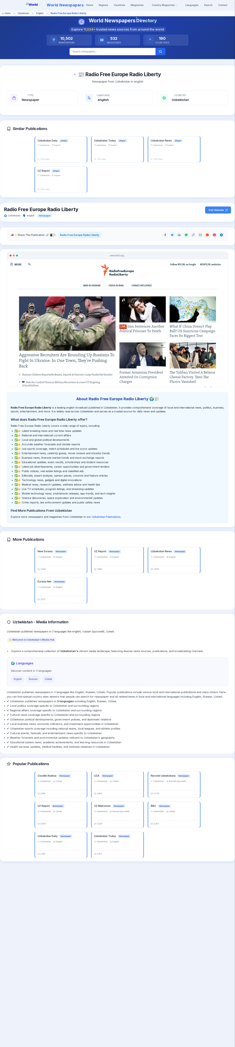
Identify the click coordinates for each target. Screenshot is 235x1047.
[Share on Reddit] (207, 235)
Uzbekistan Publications (106, 516)
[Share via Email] (200, 235)
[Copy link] (193, 235)
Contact (222, 5)
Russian (33, 679)
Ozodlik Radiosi (47, 775)
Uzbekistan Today (105, 140)
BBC (154, 805)
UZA (97, 775)
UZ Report (44, 170)
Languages (191, 5)
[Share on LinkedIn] (179, 235)
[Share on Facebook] (165, 235)
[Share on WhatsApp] (186, 235)
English (18, 679)
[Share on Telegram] (221, 235)
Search (208, 5)
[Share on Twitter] (172, 235)
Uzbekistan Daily (48, 140)
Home (89, 5)
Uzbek (48, 679)
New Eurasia (45, 551)
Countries (119, 5)
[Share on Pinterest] (214, 235)
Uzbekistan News (161, 140)
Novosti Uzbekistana (163, 775)
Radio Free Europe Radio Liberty (79, 235)
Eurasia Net (45, 581)
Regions (103, 5)
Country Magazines (163, 5)
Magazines (137, 5)
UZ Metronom (102, 805)
